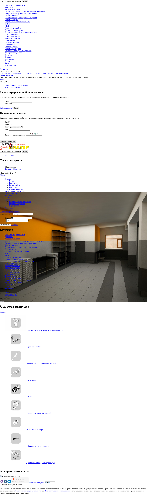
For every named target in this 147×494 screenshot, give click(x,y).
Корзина (8, 169)
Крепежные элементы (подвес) (39, 413)
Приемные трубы (34, 347)
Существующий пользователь (16, 85)
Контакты (4, 69)
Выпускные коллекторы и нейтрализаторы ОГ (45, 330)
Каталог (3, 312)
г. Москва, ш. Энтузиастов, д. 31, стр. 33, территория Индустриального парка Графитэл (34, 73)
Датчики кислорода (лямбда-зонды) (41, 463)
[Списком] (3, 301)
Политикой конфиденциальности (28, 491)
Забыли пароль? (6, 108)
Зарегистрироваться (8, 141)
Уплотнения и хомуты (35, 430)
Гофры (29, 396)
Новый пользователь (13, 88)
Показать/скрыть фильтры (10, 212)
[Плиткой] (1, 301)
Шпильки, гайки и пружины (38, 446)
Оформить (16, 169)
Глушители (31, 380)
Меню (2, 175)
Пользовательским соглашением (57, 491)
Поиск (25, 1)
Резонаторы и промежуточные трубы (41, 363)
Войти (2, 79)
